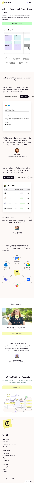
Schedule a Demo (17, 23)
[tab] (11, 96)
